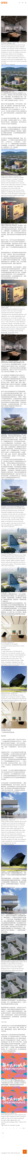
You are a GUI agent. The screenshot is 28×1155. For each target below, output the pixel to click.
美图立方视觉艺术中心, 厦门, (9, 224)
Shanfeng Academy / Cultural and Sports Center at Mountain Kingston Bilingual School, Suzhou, (14, 961)
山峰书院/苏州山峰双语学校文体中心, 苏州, (12, 999)
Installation (12, 64)
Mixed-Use (6, 1086)
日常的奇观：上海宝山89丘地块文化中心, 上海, (13, 434)
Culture (6, 279)
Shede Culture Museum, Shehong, (11, 176)
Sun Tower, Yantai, (7, 553)
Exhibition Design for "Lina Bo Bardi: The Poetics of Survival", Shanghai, (13, 43)
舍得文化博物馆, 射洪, (7, 91)
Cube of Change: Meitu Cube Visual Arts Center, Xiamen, (13, 307)
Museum (6, 148)
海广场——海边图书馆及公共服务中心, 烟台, (13, 914)
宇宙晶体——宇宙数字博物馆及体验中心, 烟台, (13, 871)
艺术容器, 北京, (6, 729)
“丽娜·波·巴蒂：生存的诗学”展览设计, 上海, (12, 361)
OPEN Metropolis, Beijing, (9, 1113)
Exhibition (6, 64)
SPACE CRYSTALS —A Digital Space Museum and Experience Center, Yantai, (13, 693)
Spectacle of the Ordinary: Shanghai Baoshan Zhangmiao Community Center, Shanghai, (13, 507)
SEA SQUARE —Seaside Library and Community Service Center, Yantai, (13, 819)
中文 (22, 2)
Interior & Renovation (13, 665)
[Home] (4, 2)
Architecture (12, 148)
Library (6, 844)
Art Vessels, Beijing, (7, 642)
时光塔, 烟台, (5, 592)
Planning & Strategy (15, 1086)
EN (19, 2)
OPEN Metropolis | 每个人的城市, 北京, (12, 1079)
